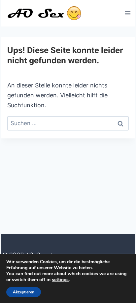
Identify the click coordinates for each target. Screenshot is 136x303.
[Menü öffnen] (127, 13)
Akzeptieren (23, 292)
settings (60, 280)
